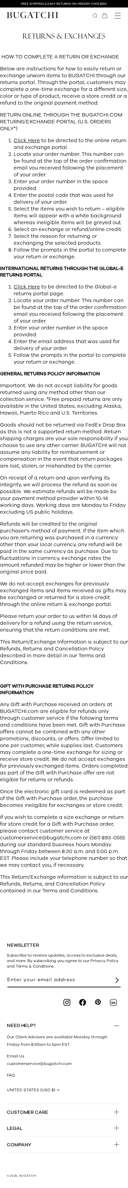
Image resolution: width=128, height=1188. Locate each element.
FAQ (11, 1075)
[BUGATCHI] (32, 15)
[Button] (116, 1025)
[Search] (95, 15)
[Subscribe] (117, 980)
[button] (105, 15)
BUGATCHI (28, 1176)
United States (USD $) (31, 1090)
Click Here (27, 140)
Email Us (15, 1056)
